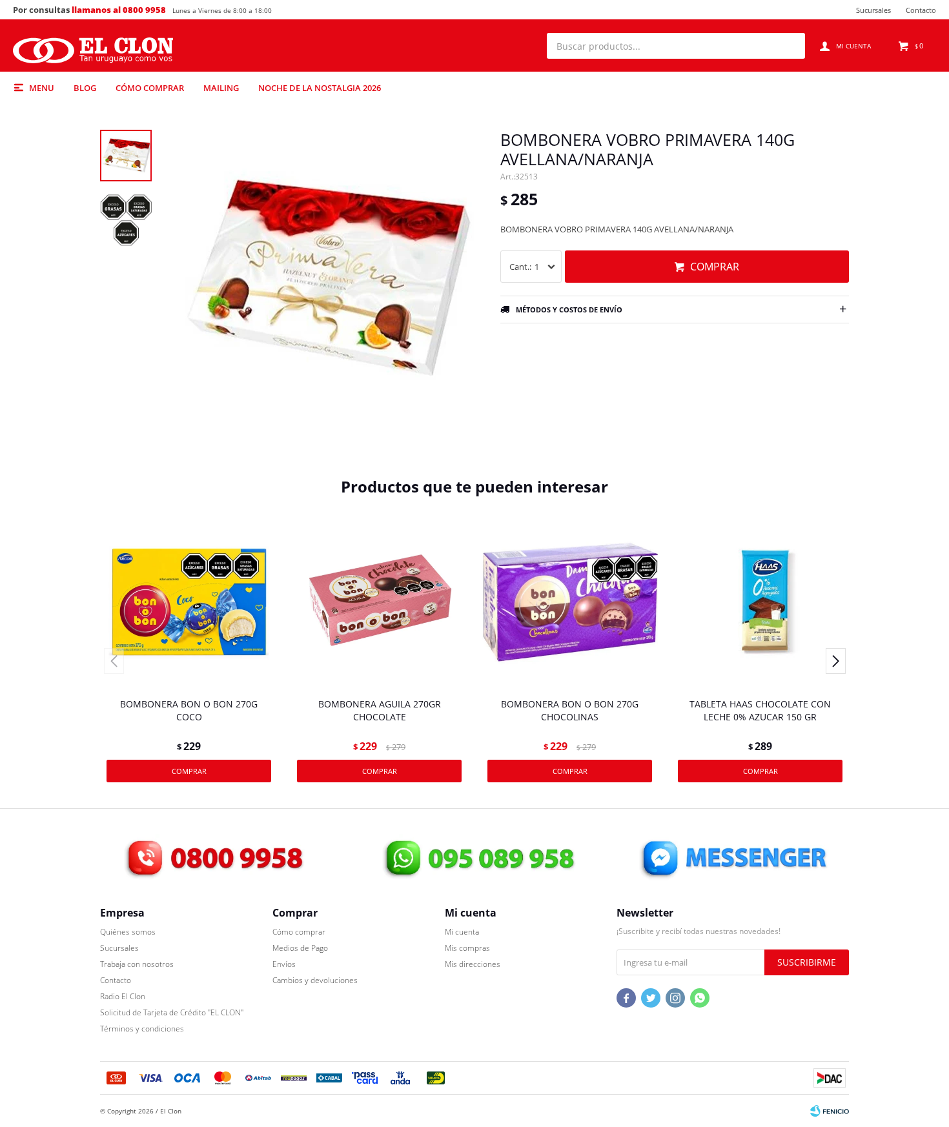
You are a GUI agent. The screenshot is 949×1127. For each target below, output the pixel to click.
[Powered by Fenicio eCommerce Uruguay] (829, 1111)
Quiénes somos (128, 931)
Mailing (221, 88)
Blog (85, 88)
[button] (789, 46)
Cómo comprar (150, 88)
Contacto (921, 10)
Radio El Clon (122, 996)
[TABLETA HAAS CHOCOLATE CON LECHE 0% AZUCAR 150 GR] (760, 602)
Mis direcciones (472, 964)
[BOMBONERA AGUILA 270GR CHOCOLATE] (379, 602)
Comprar (714, 266)
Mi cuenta (462, 931)
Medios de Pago (300, 947)
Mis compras (467, 947)
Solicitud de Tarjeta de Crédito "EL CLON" (171, 1012)
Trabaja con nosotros (137, 964)
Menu (41, 88)
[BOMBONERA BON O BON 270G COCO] (189, 602)
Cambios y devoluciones (315, 980)
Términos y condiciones (142, 1028)
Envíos (284, 964)
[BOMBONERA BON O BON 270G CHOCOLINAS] (569, 602)
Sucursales (873, 10)
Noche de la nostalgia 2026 (319, 88)
